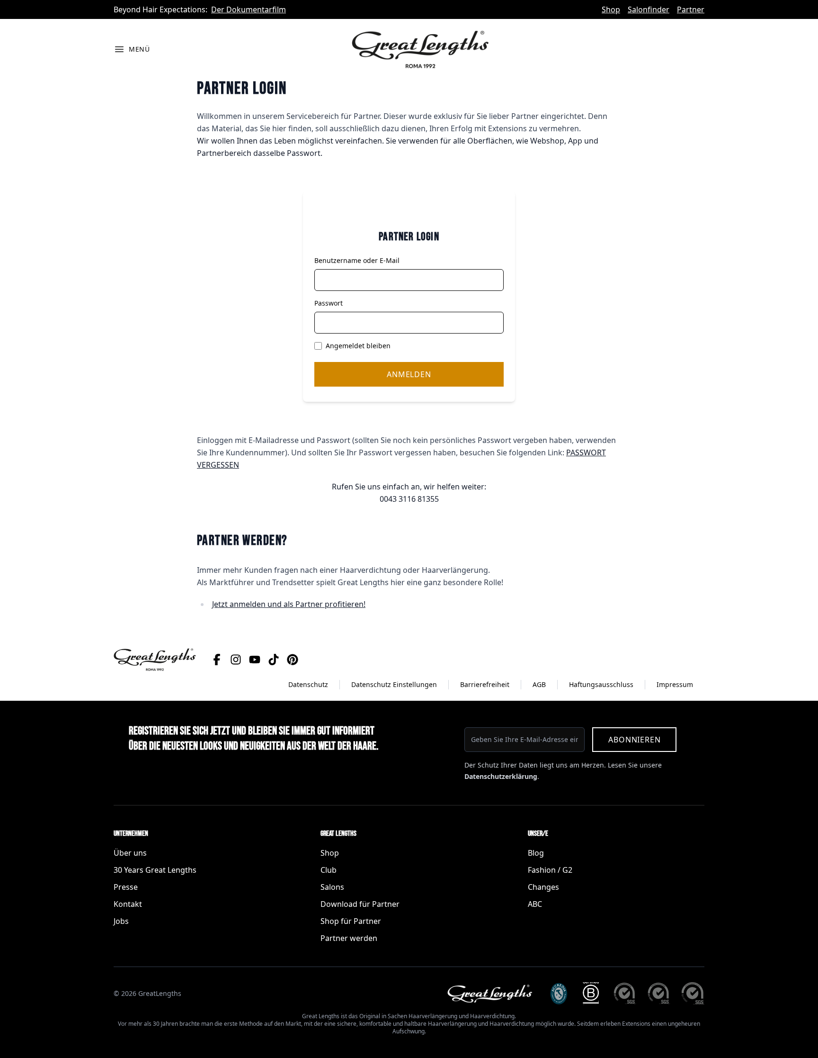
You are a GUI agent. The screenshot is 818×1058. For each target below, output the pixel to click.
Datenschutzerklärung (500, 776)
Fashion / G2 (550, 870)
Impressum (675, 684)
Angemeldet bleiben (358, 345)
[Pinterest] (292, 659)
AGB (539, 684)
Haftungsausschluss (601, 684)
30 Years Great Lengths (155, 870)
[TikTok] (273, 659)
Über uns (130, 853)
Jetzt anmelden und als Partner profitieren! (288, 604)
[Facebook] (216, 659)
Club (328, 870)
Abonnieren (634, 739)
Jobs (121, 921)
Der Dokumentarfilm (248, 9)
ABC (535, 904)
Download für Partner (360, 904)
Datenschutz (308, 684)
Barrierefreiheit (484, 684)
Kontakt (128, 904)
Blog (536, 853)
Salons (332, 887)
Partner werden (348, 938)
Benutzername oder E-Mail (357, 260)
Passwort (328, 302)
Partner (690, 9)
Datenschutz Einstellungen (394, 684)
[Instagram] (235, 659)
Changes (543, 887)
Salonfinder (648, 9)
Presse (126, 887)
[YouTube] (254, 659)
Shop (611, 9)
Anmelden (409, 374)
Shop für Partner (350, 921)
